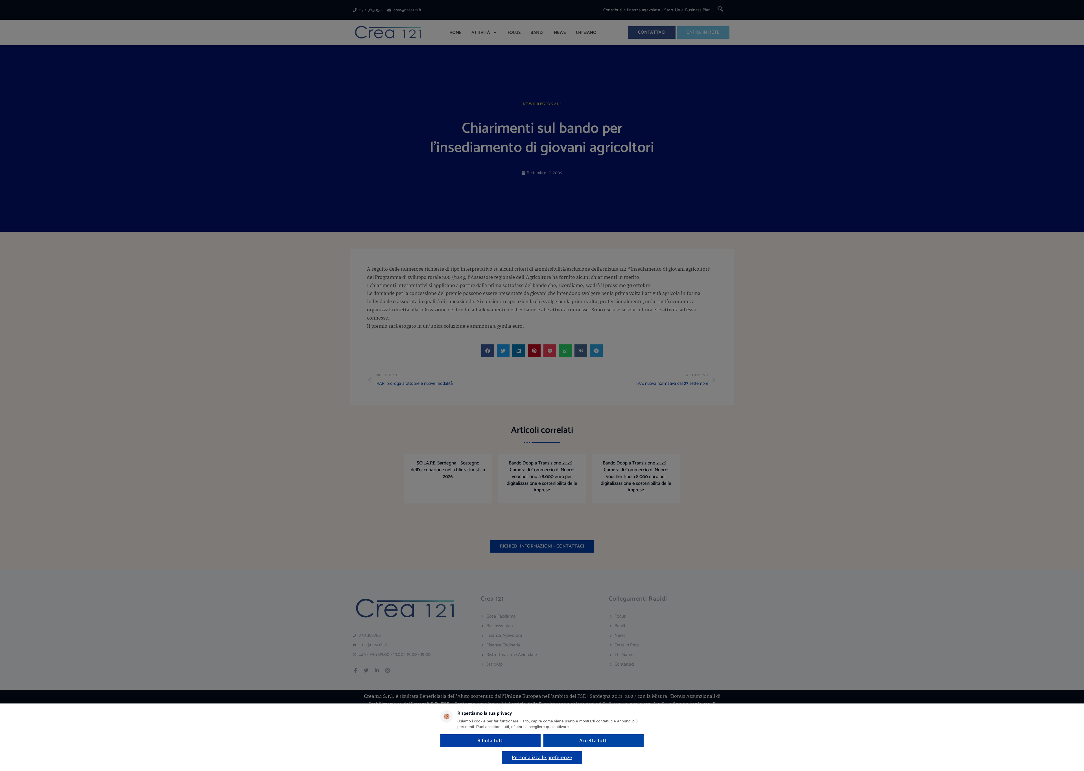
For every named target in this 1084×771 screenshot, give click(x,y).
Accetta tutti (593, 741)
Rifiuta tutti (490, 741)
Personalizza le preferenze (542, 757)
